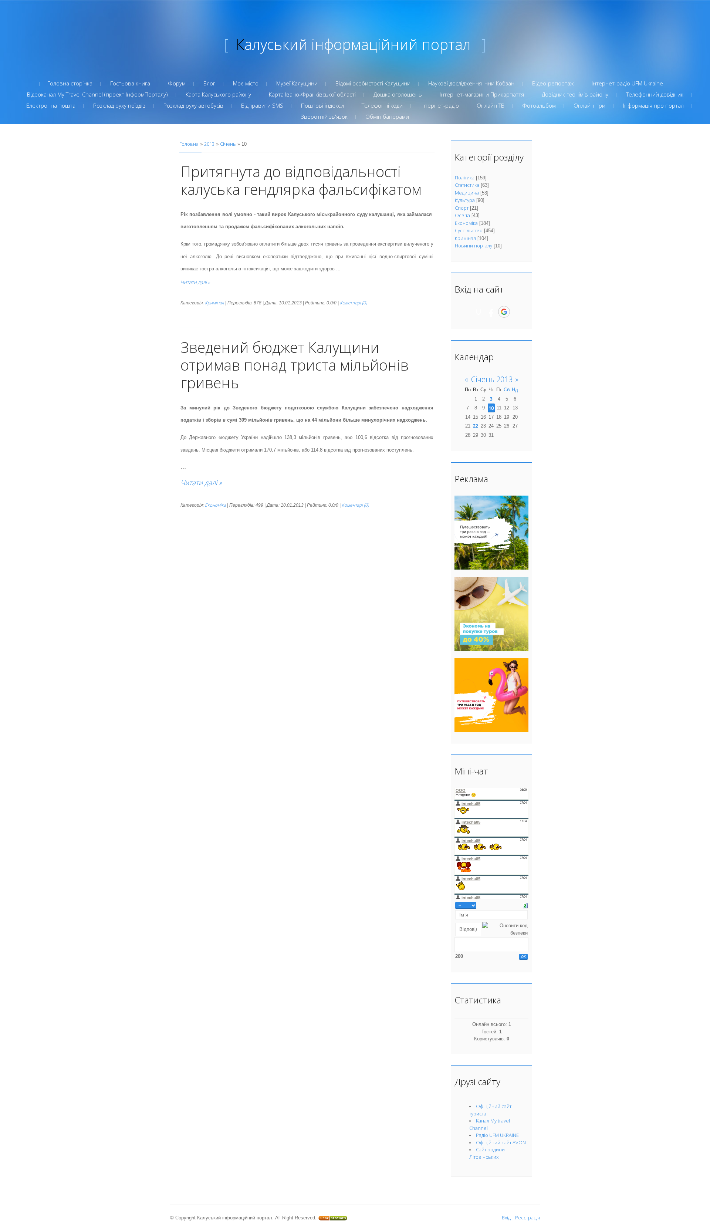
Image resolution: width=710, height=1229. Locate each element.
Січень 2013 (492, 379)
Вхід (506, 1217)
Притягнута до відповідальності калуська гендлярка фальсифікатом (301, 180)
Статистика (467, 185)
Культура (465, 200)
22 (475, 425)
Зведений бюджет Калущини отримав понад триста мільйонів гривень (294, 365)
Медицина (467, 192)
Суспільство (469, 230)
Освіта (462, 215)
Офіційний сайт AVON (501, 1142)
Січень (228, 144)
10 (491, 408)
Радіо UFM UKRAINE (497, 1135)
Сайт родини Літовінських (487, 1153)
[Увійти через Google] (504, 312)
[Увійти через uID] (478, 311)
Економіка (215, 505)
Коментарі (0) (353, 303)
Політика (464, 177)
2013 (209, 144)
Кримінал (214, 303)
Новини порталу (473, 245)
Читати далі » (195, 282)
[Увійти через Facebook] (491, 311)
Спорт (462, 208)
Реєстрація (527, 1217)
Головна (189, 144)
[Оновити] (525, 905)
